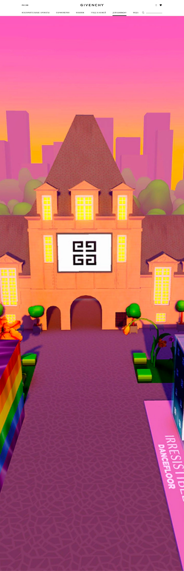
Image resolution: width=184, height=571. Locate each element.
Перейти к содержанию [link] (46, 1)
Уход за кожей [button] (98, 13)
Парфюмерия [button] (62, 13)
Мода (135, 13)
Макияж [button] (80, 13)
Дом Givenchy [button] (119, 13)
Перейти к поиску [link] (65, 1)
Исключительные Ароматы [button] (35, 13)
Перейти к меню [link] (28, 1)
